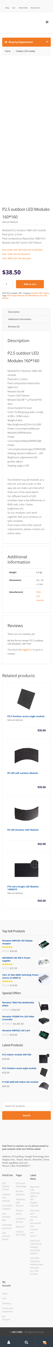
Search (26, 1115)
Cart (13, 8)
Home (7, 51)
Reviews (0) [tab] (13, 326)
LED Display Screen (5, 1186)
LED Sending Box (6, 1216)
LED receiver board (6, 1236)
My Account (35, 8)
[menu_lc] (47, 22)
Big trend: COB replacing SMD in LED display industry (35, 1196)
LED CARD (17, 1332)
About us (20, 1226)
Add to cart (30, 284)
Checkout (6, 1303)
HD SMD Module (32, 295)
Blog (7, 8)
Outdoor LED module (40, 293)
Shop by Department (20, 42)
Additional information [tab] (19, 319)
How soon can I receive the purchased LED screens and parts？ (35, 1223)
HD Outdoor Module (15, 295)
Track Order (23, 8)
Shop (4, 1293)
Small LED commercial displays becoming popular (36, 1247)
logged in (27, 649)
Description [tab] (14, 311)
